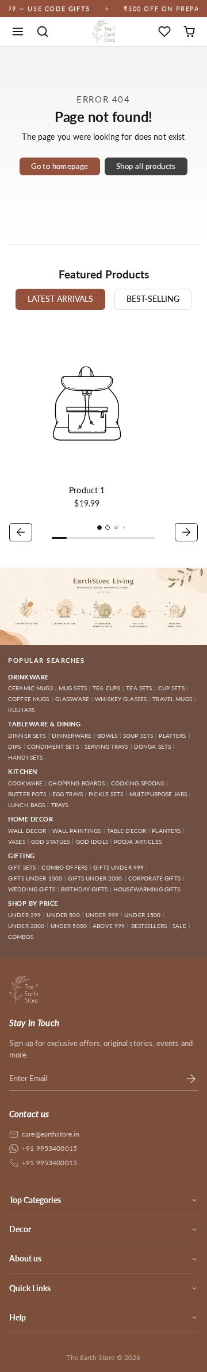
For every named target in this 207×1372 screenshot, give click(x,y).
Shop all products (146, 166)
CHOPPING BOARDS (76, 783)
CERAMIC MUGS (30, 688)
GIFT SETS (22, 867)
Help (17, 1317)
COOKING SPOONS (137, 783)
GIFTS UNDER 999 (118, 867)
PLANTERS (166, 830)
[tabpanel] (103, 435)
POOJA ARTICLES (138, 841)
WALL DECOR (27, 830)
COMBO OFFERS (64, 867)
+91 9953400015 (49, 1148)
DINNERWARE (71, 735)
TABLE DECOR (127, 830)
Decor (20, 1229)
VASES (16, 841)
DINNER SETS (27, 735)
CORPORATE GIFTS (154, 878)
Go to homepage (59, 166)
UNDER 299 (24, 914)
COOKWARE (25, 783)
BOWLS (107, 735)
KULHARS (21, 709)
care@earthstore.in (51, 1134)
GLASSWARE (72, 698)
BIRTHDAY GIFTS (84, 889)
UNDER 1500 (142, 914)
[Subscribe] (191, 1078)
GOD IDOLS (92, 841)
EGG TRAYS (67, 794)
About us (25, 1258)
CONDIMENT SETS (53, 746)
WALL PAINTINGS (76, 830)
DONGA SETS (152, 746)
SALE (179, 925)
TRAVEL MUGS (172, 698)
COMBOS (20, 936)
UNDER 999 (102, 914)
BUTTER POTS (27, 794)
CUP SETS (171, 688)
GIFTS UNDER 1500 (35, 878)
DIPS (14, 746)
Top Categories (35, 1200)
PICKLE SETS (106, 794)
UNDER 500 (63, 914)
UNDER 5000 (69, 925)
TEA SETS (139, 688)
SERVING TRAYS (106, 746)
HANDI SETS (25, 757)
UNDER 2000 (26, 925)
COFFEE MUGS (28, 698)
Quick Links (30, 1288)
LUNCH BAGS (26, 804)
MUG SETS (73, 688)
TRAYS (59, 804)
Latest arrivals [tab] (60, 299)
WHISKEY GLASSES (121, 698)
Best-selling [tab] (152, 299)
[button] (18, 31)
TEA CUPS (106, 688)
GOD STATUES (50, 841)
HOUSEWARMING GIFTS (147, 889)
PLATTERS (172, 735)
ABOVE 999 (109, 925)
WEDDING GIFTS (31, 889)
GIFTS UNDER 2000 (95, 878)
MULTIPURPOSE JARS (158, 794)
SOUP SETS (138, 735)
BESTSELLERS (149, 925)
